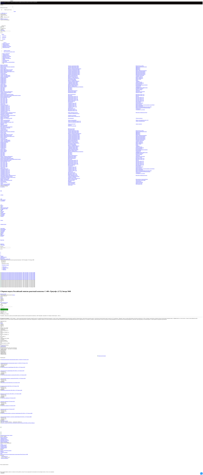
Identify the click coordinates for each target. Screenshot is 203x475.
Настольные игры (71, 129)
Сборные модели (6, 44)
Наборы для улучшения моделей (6, 118)
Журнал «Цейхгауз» (139, 77)
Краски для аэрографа (72, 125)
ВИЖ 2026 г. (138, 67)
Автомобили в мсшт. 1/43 (5, 107)
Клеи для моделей (3, 125)
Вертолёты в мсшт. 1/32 (72, 109)
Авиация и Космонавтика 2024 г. (74, 71)
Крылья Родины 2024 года (73, 76)
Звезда (14, 294)
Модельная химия (6, 60)
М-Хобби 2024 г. (3, 80)
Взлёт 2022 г (2, 90)
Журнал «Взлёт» (3, 86)
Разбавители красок (4, 124)
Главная (1, 256)
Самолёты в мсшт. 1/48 (72, 104)
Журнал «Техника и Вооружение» (6, 91)
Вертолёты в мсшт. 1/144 (72, 110)
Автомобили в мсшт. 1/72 (5, 109)
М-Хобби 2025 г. (3, 79)
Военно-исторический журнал (141, 66)
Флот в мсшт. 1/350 (3, 101)
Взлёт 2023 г (2, 89)
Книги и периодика (6, 43)
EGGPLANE (70, 165)
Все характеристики (4, 302)
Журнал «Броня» (3, 84)
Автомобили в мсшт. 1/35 (5, 106)
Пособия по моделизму (140, 75)
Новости (2, 451)
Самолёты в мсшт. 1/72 (72, 105)
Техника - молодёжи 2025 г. (5, 76)
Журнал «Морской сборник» (73, 84)
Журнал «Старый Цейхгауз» (73, 77)
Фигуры (137, 96)
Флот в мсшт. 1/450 (3, 166)
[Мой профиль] (1, 250)
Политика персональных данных (6, 435)
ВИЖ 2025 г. (138, 68)
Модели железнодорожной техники (6, 94)
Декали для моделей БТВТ (5, 120)
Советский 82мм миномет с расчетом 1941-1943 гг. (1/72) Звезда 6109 (12, 378)
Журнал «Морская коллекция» (141, 70)
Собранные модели (6, 45)
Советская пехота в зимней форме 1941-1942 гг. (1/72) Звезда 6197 (12, 370)
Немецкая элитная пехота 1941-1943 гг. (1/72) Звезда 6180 (10, 393)
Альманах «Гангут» (139, 76)
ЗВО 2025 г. (70, 88)
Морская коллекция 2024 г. (140, 73)
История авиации (139, 83)
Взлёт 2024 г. (2, 88)
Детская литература (4, 129)
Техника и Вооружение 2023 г (73, 67)
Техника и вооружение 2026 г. (5, 92)
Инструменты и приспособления (8, 62)
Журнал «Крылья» (3, 85)
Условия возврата (3, 447)
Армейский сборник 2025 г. (73, 147)
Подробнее (2, 2)
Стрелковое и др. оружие (140, 109)
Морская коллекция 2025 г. (140, 72)
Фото (1, 453)
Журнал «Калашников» (72, 80)
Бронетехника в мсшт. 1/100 (73, 100)
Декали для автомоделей (140, 121)
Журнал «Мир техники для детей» (6, 69)
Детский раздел (3, 128)
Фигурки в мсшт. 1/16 (140, 97)
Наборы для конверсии (7, 58)
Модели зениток (139, 167)
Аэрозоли (70, 124)
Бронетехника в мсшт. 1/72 (73, 98)
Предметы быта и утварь (4, 116)
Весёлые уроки (3, 67)
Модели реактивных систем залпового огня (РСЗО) (145, 104)
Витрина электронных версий (5, 450)
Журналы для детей (3, 65)
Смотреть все (2, 83)
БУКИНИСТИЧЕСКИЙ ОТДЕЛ (141, 87)
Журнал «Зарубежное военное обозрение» (75, 86)
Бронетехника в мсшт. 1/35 (73, 96)
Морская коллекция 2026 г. (140, 71)
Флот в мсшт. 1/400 (3, 165)
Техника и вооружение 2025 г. (73, 65)
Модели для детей (71, 128)
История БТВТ (138, 85)
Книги (137, 80)
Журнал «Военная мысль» (72, 90)
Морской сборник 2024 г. (72, 85)
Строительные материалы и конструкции (7, 115)
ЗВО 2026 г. (70, 87)
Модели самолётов (71, 101)
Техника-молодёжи (3, 74)
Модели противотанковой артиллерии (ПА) (144, 106)
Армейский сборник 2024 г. (73, 83)
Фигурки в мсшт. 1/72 (140, 99)
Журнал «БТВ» (138, 79)
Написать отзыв (3, 349)
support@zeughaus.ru (4, 18)
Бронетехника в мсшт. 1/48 (73, 99)
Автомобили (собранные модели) (6, 113)
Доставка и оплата (3, 446)
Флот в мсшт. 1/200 (3, 100)
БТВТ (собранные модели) (73, 112)
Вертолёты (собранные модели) (141, 112)
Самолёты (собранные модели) (73, 113)
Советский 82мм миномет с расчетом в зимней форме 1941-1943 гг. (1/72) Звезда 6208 (15, 416)
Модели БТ (70, 95)
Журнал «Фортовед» (139, 78)
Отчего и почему (3, 68)
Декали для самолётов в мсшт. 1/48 (74, 122)
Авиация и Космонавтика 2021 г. (74, 74)
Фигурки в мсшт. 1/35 (140, 101)
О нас (1, 443)
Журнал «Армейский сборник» (73, 81)
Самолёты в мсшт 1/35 (72, 167)
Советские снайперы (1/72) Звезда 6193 (7, 401)
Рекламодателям (3, 445)
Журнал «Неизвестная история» (6, 70)
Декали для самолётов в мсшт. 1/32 (142, 120)
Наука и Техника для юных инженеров (7, 66)
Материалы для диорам (7, 46)
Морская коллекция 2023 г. (140, 74)
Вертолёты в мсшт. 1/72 (140, 94)
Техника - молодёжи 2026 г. (5, 75)
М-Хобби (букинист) (139, 88)
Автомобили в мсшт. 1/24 (5, 105)
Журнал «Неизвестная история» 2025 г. (7, 71)
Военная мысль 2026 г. (72, 91)
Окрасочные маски (6, 47)
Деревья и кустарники (72, 115)
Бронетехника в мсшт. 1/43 (73, 97)
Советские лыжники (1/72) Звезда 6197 (7, 409)
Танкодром (138, 90)
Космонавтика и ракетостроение (141, 84)
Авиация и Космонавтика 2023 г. (74, 72)
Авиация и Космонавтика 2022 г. (74, 73)
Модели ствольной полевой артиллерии (143, 107)
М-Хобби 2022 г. (3, 146)
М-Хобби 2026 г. (3, 78)
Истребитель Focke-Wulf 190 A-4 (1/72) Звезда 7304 (9, 386)
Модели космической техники (5, 96)
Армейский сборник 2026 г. (73, 146)
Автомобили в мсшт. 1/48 (5, 108)
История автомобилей (140, 147)
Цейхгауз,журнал (139, 89)
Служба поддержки (3, 452)
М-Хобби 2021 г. (3, 147)
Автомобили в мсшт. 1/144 (5, 110)
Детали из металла (139, 118)
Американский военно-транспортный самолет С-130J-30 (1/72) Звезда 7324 (14, 363)
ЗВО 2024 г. (70, 89)
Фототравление (71, 118)
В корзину (2, 307)
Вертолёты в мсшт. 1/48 (140, 95)
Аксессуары (5, 61)
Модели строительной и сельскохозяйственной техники (10, 95)
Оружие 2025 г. (3, 73)
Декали (4, 59)
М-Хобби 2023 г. (3, 81)
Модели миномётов (139, 105)
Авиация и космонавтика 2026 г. (74, 69)
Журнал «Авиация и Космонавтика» (74, 68)
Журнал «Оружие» (3, 72)
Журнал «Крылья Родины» (73, 75)
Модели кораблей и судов (5, 97)
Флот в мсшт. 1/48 (3, 98)
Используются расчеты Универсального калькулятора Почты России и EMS (14, 454)
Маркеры (69, 181)
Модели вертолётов (71, 108)
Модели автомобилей (4, 104)
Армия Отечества (139, 146)
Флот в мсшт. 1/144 (3, 99)
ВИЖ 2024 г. (138, 69)
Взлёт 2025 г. (2, 87)
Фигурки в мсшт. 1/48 (140, 100)
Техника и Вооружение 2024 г (73, 66)
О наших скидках (3, 444)
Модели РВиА (138, 165)
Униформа (138, 81)
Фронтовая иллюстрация (140, 91)
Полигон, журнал (139, 92)
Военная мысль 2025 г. (72, 92)
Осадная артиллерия (139, 166)
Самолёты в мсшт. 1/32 (72, 166)
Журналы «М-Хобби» (4, 77)
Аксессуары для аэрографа (5, 127)
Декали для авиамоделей (4, 121)
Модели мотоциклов (72, 94)
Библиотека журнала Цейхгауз (73, 78)
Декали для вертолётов (72, 120)
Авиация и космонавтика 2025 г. (74, 70)
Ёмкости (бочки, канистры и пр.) (74, 116)
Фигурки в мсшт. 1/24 (140, 98)
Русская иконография (72, 79)
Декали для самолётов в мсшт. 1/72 (74, 121)
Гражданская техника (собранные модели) (8, 112)
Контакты (2, 448)
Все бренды (2, 186)
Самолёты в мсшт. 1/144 (72, 106)
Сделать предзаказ (4, 309)
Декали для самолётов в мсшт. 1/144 (6, 122)
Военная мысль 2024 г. (140, 65)
